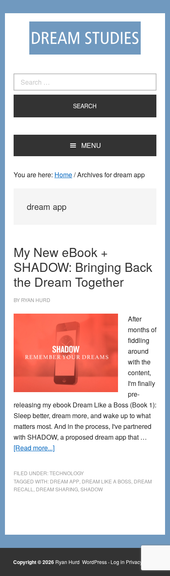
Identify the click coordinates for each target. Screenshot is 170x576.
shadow (91, 489)
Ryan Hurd (68, 561)
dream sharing (57, 489)
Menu (91, 145)
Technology (67, 472)
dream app (64, 481)
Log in (118, 561)
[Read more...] (34, 447)
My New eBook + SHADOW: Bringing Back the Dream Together (83, 266)
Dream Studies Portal (85, 38)
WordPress (94, 561)
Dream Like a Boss (106, 481)
